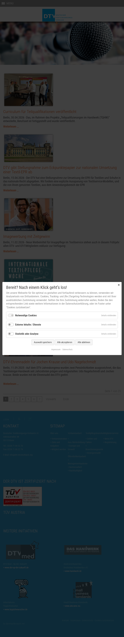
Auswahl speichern (43, 342)
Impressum (56, 349)
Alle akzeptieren (64, 342)
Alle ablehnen (84, 342)
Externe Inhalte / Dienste (28, 324)
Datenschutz (67, 349)
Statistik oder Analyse (26, 334)
